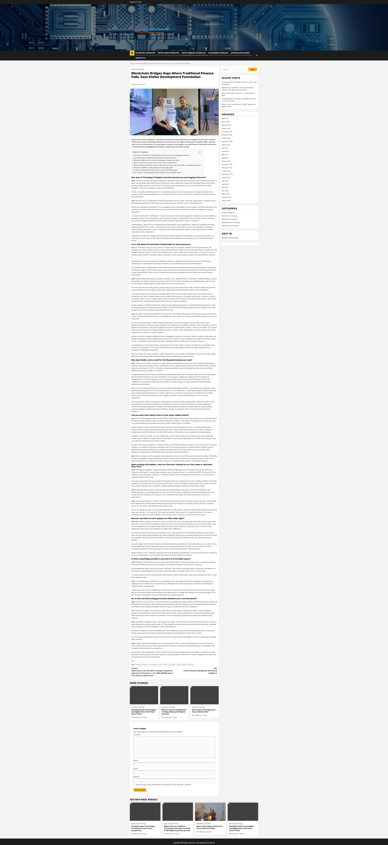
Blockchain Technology (218, 53)
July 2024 (225, 181)
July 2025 (225, 148)
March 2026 (225, 122)
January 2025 (226, 161)
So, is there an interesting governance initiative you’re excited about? (157, 172)
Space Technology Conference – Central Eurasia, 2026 (210, 827)
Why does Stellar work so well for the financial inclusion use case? (157, 160)
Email (135, 769)
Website (136, 777)
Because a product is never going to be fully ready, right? (153, 168)
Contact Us (140, 58)
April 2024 (225, 191)
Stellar (183, 664)
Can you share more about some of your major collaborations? (155, 163)
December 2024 (227, 165)
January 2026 (226, 128)
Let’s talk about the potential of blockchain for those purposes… (155, 158)
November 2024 (227, 168)
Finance (165, 664)
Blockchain (138, 664)
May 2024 (225, 187)
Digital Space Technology (168, 53)
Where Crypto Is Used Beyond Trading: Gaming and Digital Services (174, 712)
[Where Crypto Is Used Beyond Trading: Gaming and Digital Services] (174, 695)
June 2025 (225, 151)
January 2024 (226, 201)
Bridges (145, 664)
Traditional (190, 664)
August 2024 (226, 178)
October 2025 (226, 138)
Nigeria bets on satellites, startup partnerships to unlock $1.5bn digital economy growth (177, 828)
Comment (137, 735)
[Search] (256, 55)
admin (144, 84)
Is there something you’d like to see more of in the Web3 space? (156, 170)
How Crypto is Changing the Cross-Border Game (203, 711)
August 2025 (226, 145)
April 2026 (225, 119)
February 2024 (226, 197)
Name (136, 760)
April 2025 (225, 158)
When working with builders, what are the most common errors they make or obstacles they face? (167, 165)
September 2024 (227, 174)
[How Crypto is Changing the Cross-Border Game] (204, 695)
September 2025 (227, 141)
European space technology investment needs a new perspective (143, 828)
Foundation (172, 664)
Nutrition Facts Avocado (230, 238)
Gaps (178, 664)
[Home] (132, 53)
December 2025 (227, 132)
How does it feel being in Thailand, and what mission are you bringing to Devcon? (161, 155)
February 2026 (226, 125)
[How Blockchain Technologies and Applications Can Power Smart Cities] (144, 695)
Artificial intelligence (240, 53)
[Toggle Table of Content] (198, 152)
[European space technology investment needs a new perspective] (145, 812)
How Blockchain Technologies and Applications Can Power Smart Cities (143, 712)
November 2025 (227, 135)
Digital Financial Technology (194, 53)
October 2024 (226, 171)
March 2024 (225, 194)
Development (153, 664)
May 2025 (225, 155)
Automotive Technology (145, 53)
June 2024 (225, 184)
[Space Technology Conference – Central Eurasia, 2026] (210, 812)
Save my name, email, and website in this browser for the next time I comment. (163, 785)
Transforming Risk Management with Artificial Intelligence (200, 670)
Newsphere (200, 843)
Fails (160, 664)
